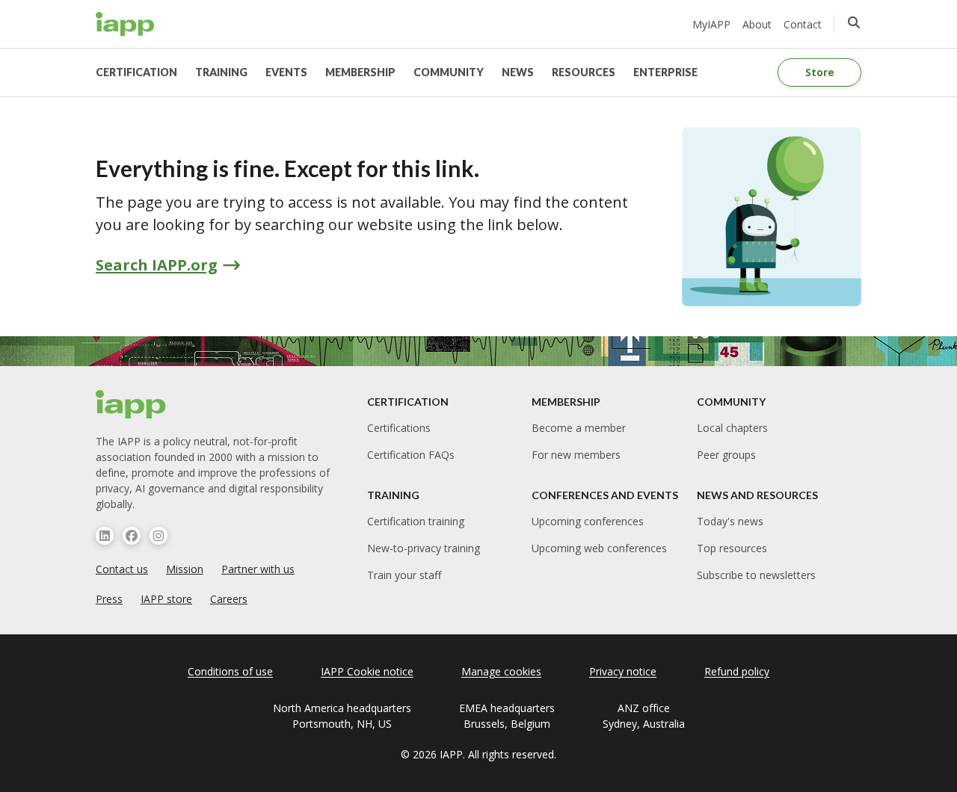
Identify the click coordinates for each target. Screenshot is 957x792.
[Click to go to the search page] (853, 22)
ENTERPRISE (665, 72)
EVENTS (286, 72)
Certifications (399, 428)
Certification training (415, 521)
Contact (803, 24)
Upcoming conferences (588, 521)
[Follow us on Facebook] (131, 536)
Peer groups (726, 455)
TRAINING (221, 72)
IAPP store (166, 599)
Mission (184, 569)
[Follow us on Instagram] (158, 536)
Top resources (732, 548)
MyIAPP (711, 24)
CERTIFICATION (136, 72)
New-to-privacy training (423, 548)
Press (109, 599)
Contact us (122, 569)
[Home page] (131, 404)
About (757, 24)
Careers (228, 599)
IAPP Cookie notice (367, 671)
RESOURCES (583, 72)
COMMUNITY (448, 72)
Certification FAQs (411, 455)
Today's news (730, 521)
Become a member (579, 428)
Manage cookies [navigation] (501, 671)
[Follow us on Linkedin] (104, 536)
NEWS (518, 72)
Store (819, 72)
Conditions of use (230, 671)
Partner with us (258, 569)
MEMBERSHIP (360, 72)
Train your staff (404, 575)
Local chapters (732, 428)
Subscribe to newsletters (756, 575)
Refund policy (736, 671)
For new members (576, 455)
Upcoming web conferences (599, 548)
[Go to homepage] (125, 24)
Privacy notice (622, 671)
